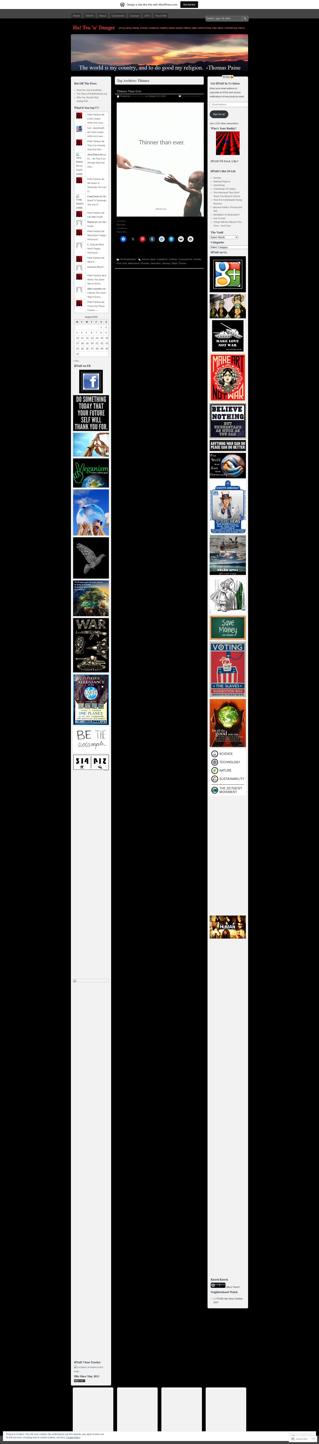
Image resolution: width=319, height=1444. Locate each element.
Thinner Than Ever (129, 91)
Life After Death (95, 217)
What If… (91, 262)
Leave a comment (191, 96)
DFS (147, 15)
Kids (124, 263)
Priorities (145, 263)
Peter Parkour (138, 96)
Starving (166, 263)
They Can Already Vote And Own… (96, 162)
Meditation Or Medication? (226, 214)
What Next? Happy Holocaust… (95, 248)
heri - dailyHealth (95, 128)
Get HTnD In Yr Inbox (225, 83)
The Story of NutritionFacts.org (92, 94)
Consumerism (186, 259)
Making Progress (221, 181)
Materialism (134, 263)
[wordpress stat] (79, 1381)
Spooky (217, 178)
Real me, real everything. (89, 90)
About (102, 15)
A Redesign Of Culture (224, 189)
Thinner (182, 263)
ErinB (90, 267)
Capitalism (162, 259)
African (145, 259)
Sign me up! (219, 114)
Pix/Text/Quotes (128, 259)
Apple (153, 259)
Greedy (197, 259)
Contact (134, 15)
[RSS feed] (228, 77)
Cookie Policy (73, 1437)
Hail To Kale (219, 218)
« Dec (76, 361)
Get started (189, 4)
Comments (118, 15)
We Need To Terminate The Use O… (96, 187)
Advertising (219, 185)
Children (173, 259)
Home (76, 15)
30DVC (89, 15)
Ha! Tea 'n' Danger (94, 27)
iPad (119, 263)
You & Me (161, 15)
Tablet (174, 263)
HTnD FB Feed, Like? (225, 161)
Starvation (156, 263)
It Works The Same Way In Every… (96, 279)
